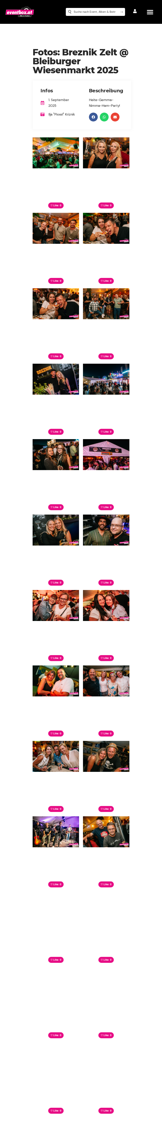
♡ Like (56, 205)
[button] (150, 12)
